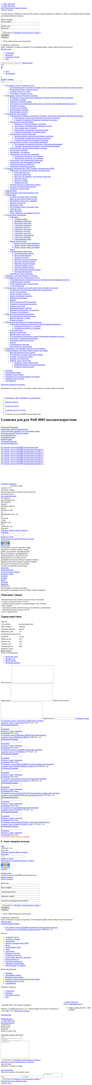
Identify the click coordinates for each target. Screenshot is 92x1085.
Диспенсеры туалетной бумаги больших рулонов (33, 126)
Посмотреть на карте (22, 1011)
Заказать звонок (21, 8)
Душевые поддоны (21, 257)
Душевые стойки (20, 219)
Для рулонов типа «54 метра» (25, 128)
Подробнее (5, 729)
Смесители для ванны (22, 229)
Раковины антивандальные (24, 263)
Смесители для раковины (24, 235)
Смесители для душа (22, 231)
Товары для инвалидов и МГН (17, 943)
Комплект (4, 443)
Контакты (9, 55)
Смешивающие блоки (22, 239)
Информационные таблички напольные (29, 365)
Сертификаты (10, 381)
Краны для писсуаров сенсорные (27, 247)
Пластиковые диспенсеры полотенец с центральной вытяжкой (38, 144)
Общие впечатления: (61, 700)
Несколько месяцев (12, 663)
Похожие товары (7, 433)
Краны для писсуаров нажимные (27, 243)
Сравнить (12, 484)
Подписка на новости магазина (13, 384)
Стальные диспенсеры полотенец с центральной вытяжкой (37, 146)
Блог (7, 59)
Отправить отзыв (82, 718)
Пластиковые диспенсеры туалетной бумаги (31, 130)
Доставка (4, 441)
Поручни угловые (21, 181)
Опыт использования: (9, 653)
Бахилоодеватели (12, 959)
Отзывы (4, 437)
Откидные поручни (21, 172)
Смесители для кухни (22, 233)
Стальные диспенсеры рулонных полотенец (31, 140)
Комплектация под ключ (14, 379)
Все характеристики (8, 496)
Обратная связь (7, 1019)
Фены (7, 945)
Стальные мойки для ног (23, 266)
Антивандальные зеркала (24, 253)
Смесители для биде (22, 227)
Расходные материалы (13, 961)
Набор (3, 439)
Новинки (8, 370)
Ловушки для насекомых (14, 963)
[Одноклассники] (5, 543)
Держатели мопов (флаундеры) (26, 363)
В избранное (6, 733)
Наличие (4, 435)
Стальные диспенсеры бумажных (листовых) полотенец (35, 120)
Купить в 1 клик (7, 537)
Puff (2, 846)
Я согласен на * (22, 1060)
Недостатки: (5, 700)
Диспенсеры (10, 941)
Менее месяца (10, 661)
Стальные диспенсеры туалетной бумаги (30, 132)
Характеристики (7, 429)
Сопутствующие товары (10, 431)
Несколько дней (11, 657)
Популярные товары (13, 373)
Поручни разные (20, 179)
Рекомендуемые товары (14, 375)
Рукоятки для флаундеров (24, 367)
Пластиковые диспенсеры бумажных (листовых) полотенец (37, 118)
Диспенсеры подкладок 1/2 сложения (28, 156)
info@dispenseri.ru (7, 8)
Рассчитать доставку (26, 539)
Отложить (5, 484)
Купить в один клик (26, 1062)
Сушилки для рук (12, 937)
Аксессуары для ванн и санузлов (18, 957)
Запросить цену (21, 1081)
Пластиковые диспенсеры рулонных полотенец (32, 138)
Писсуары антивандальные (24, 261)
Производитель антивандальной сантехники (22, 377)
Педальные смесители (22, 223)
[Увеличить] (19, 447)
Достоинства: (6, 682)
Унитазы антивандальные (24, 268)
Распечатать (5, 545)
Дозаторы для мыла (12, 939)
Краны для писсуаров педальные (27, 245)
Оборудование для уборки (15, 965)
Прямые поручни (21, 183)
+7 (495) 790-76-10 (8, 6)
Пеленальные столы (13, 947)
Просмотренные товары (10, 924)
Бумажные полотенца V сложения (27, 326)
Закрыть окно (6, 49)
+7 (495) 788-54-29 (8, 4)
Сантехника (10, 951)
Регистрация (10, 73)
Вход (7, 71)
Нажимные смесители (22, 221)
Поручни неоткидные (22, 174)
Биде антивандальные (22, 255)
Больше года (10, 659)
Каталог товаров (7, 79)
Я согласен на (22, 33)
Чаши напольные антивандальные (27, 270)
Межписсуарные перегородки (25, 259)
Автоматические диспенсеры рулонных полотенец (33, 136)
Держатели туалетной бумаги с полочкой (30, 124)
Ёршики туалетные (12, 953)
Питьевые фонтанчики (23, 272)
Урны (7, 949)
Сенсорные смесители (22, 225)
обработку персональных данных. (27, 33)
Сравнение (18, 731)
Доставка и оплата (12, 57)
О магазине (9, 53)
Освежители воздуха (13, 955)
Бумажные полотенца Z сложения (27, 328)
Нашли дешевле (7, 877)
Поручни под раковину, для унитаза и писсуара (32, 176)
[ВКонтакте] (2, 543)
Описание (5, 427)
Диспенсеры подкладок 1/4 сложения (28, 158)
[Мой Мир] (8, 543)
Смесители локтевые (22, 237)
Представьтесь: (49, 718)
